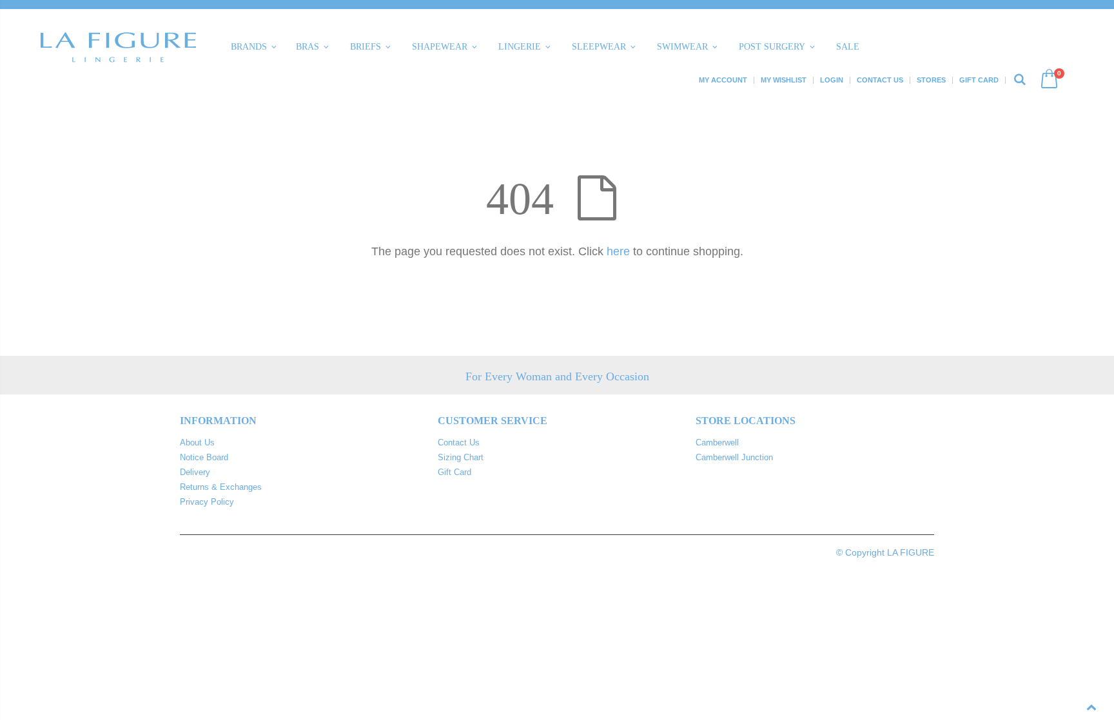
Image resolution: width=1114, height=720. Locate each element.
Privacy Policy (207, 502)
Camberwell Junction (734, 457)
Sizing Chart (461, 457)
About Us (197, 442)
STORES (931, 80)
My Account (723, 80)
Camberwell (717, 442)
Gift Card (979, 80)
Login (831, 80)
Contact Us (880, 80)
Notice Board (204, 457)
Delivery (195, 472)
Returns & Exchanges (221, 487)
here (618, 251)
